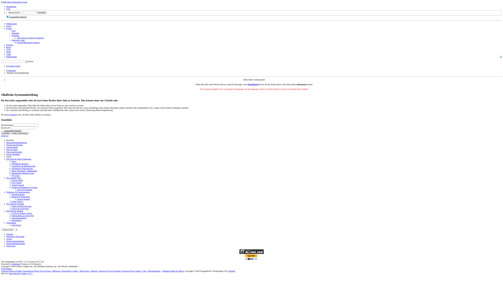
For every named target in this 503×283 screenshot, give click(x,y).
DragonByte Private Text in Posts (37, 271)
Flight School (17, 201)
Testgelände (11, 223)
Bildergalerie (11, 57)
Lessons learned (23, 199)
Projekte (9, 45)
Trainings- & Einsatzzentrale (18, 192)
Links (8, 54)
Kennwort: (5, 128)
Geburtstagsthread (19, 218)
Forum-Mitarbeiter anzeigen (28, 43)
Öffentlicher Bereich (20, 164)
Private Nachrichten (14, 145)
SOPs (8, 52)
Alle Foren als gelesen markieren (30, 38)
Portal (8, 26)
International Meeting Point (23, 173)
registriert (13, 115)
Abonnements (12, 147)
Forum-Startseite (13, 154)
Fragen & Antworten (20, 209)
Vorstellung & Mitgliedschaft (23, 166)
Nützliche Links (18, 40)
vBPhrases (56, 271)
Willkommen (11, 24)
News (14, 161)
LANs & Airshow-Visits (22, 213)
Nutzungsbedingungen (15, 244)
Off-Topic (16, 176)
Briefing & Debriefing (21, 197)
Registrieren (11, 7)
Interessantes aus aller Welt (23, 216)
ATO (8, 50)
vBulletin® (16, 264)
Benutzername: (7, 125)
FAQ (8, 9)
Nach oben (10, 246)
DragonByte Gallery (69, 271)
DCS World (16, 183)
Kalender (15, 33)
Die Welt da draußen (14, 211)
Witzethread (16, 220)
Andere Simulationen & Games (24, 187)
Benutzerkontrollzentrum (16, 143)
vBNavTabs (84, 271)
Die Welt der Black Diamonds (18, 159)
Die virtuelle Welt (13, 178)
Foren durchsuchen (14, 152)
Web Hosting (6, 269)
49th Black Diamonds (15, 236)
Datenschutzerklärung (15, 241)
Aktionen (15, 35)
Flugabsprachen (18, 194)
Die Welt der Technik (15, 204)
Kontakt (9, 234)
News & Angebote (24, 190)
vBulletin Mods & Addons (173, 271)
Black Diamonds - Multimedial (24, 171)
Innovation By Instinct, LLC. (21, 273)
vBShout (94, 271)
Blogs (8, 47)
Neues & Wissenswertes (21, 206)
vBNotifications (153, 271)
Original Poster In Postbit (11, 271)
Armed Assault (18, 185)
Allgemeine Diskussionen (22, 168)
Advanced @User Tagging (110, 271)
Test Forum (16, 225)
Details (231, 271)
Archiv (9, 239)
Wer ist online (12, 150)
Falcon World (17, 180)
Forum (9, 28)
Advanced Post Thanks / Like (134, 271)
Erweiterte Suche (13, 66)
